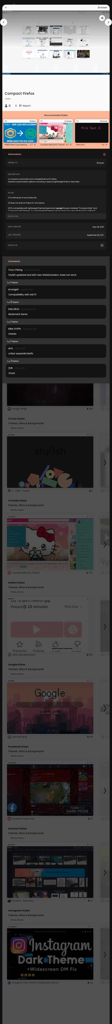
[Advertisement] (11, 512)
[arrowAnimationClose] (3, 22)
